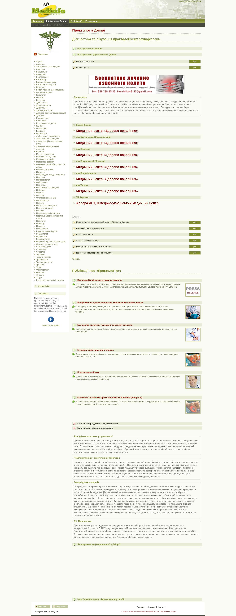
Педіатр (40, 203)
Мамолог (40, 151)
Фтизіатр (40, 275)
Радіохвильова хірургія (46, 231)
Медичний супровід (45, 159)
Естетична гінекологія (46, 123)
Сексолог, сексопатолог (47, 244)
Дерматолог (41, 103)
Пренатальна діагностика (48, 213)
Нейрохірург (42, 182)
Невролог (40, 177)
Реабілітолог (42, 234)
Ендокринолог (42, 118)
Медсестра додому (45, 162)
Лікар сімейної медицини (47, 139)
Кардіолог (40, 131)
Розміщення (91, 21)
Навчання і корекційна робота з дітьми (50, 165)
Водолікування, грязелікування (50, 90)
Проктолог (41, 221)
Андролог (40, 69)
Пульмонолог (42, 229)
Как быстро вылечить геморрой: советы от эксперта (104, 325)
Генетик (40, 97)
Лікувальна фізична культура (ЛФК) (49, 142)
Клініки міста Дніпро (56, 21)
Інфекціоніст (42, 128)
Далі (195, 61)
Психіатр (40, 223)
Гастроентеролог (44, 92)
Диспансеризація (44, 110)
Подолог (40, 211)
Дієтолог (40, 115)
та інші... (76, 259)
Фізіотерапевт (42, 270)
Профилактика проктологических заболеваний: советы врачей (110, 302)
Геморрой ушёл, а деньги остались (95, 350)
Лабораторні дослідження (48, 136)
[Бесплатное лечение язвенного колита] (136, 93)
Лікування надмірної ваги (47, 146)
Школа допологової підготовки (50, 280)
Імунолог (40, 126)
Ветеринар (41, 79)
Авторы (151, 607)
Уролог (39, 267)
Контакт (161, 607)
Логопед (40, 149)
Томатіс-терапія (43, 257)
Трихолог (40, 265)
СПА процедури (43, 247)
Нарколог (40, 172)
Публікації (76, 21)
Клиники (42, 606)
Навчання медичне (44, 169)
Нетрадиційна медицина (47, 187)
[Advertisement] (136, 570)
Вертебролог (42, 77)
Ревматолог (41, 236)
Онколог (40, 193)
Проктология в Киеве (88, 372)
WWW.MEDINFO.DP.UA (190, 1)
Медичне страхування (46, 157)
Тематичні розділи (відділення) (44, 25)
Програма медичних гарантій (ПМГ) (49, 217)
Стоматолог (41, 249)
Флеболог (40, 272)
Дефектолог (41, 108)
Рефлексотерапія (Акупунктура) (50, 241)
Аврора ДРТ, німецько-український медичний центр (117, 203)
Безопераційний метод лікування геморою (99, 280)
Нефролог (41, 190)
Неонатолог (41, 185)
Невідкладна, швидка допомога (50, 175)
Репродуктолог (43, 239)
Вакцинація (41, 72)
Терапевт (40, 254)
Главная (140, 607)
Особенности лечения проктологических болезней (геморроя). (110, 397)
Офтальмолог (42, 200)
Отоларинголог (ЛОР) (46, 198)
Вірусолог (40, 87)
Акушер (39, 61)
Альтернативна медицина (48, 67)
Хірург (39, 277)
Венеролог (41, 74)
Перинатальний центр (46, 205)
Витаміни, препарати (46, 85)
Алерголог (41, 64)
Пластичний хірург (44, 208)
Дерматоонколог (43, 105)
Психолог (40, 226)
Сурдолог (40, 252)
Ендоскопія (41, 121)
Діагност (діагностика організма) (51, 113)
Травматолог (42, 259)
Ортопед (40, 195)
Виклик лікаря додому (46, 82)
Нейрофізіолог (43, 180)
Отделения (61, 606)
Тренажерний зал (44, 262)
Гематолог (41, 95)
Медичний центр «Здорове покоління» (107, 130)
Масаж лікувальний (45, 154)
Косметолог (41, 133)
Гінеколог (40, 100)
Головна (37, 21)
